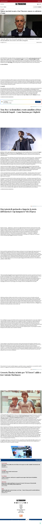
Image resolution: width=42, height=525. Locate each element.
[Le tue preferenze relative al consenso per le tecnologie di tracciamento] (40, 523)
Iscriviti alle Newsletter (4, 1)
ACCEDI (40, 4)
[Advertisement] (8, 51)
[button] (21, 452)
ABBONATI (39, 1)
